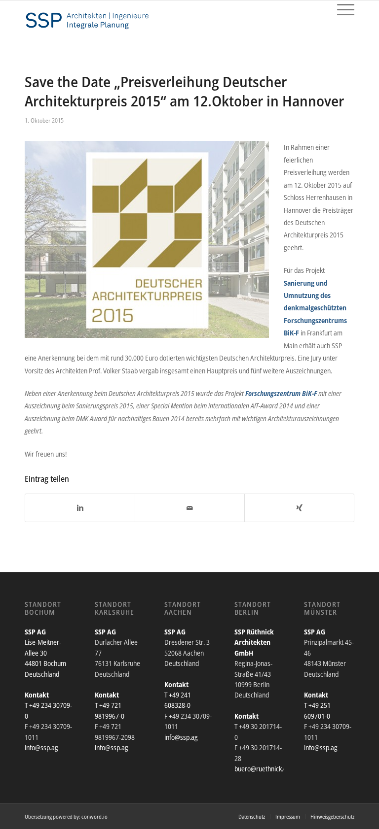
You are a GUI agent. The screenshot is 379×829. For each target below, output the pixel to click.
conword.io (94, 816)
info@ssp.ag (41, 747)
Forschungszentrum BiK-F (281, 393)
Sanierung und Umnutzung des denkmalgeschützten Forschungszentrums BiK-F (315, 308)
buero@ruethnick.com (264, 768)
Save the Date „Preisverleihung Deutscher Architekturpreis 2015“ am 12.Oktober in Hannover (184, 91)
